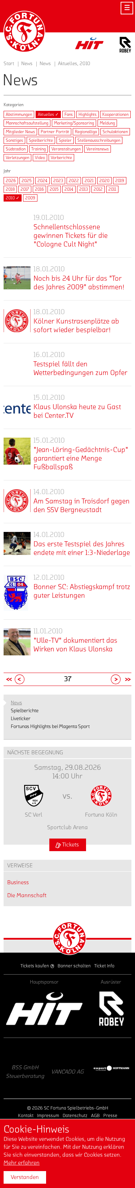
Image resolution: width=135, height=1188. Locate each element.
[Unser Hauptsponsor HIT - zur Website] (89, 45)
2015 (54, 189)
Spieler (65, 140)
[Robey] (111, 1008)
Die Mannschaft (26, 895)
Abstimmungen (19, 114)
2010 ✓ (12, 198)
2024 (42, 181)
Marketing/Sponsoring (74, 123)
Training (38, 149)
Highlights (87, 114)
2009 (30, 198)
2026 (11, 181)
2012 (98, 189)
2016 (39, 189)
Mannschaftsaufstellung (27, 123)
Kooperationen (115, 114)
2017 (25, 189)
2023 (58, 181)
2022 (74, 181)
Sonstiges (14, 140)
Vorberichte (61, 157)
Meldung (107, 123)
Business (18, 882)
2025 (27, 181)
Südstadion (16, 149)
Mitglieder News (20, 132)
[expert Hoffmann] (83, 1068)
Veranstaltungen (66, 149)
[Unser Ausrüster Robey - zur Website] (125, 45)
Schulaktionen (115, 132)
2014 (68, 189)
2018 (10, 189)
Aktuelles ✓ (48, 114)
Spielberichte (41, 140)
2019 (119, 181)
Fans (68, 114)
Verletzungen (17, 157)
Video (40, 157)
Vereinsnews (97, 149)
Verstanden (25, 1177)
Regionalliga (86, 132)
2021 (89, 181)
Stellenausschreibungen (98, 140)
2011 (112, 189)
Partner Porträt (55, 132)
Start (9, 63)
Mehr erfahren (22, 1163)
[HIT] (44, 1008)
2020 (104, 181)
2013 (83, 189)
